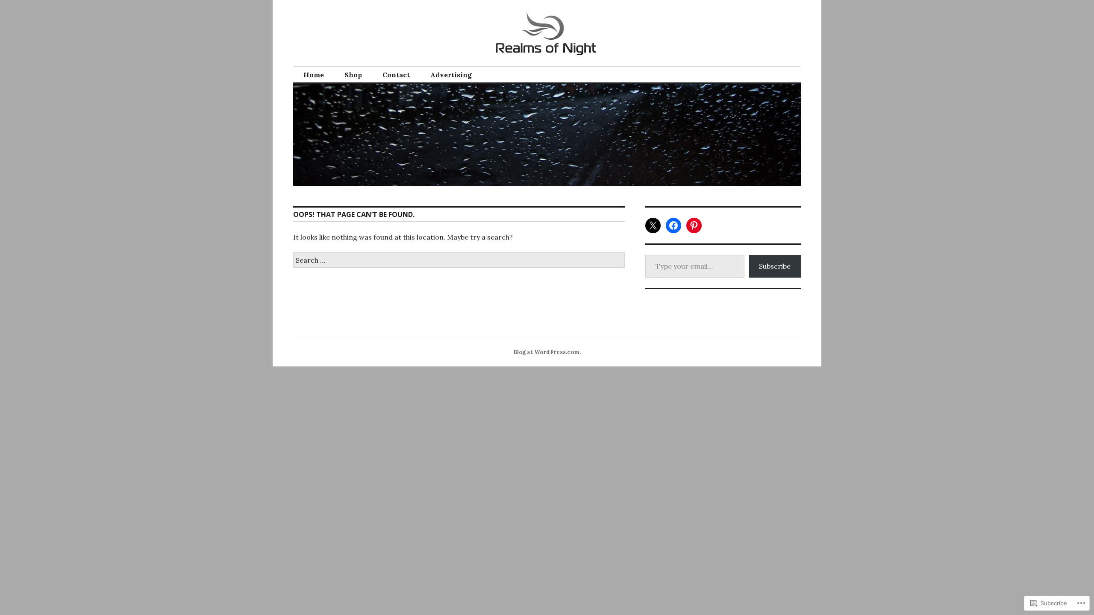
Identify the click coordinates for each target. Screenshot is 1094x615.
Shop (353, 74)
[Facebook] (673, 225)
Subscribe (775, 266)
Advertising (451, 74)
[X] (653, 225)
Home (313, 74)
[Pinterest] (694, 225)
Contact (396, 74)
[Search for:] (459, 260)
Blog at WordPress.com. (547, 352)
